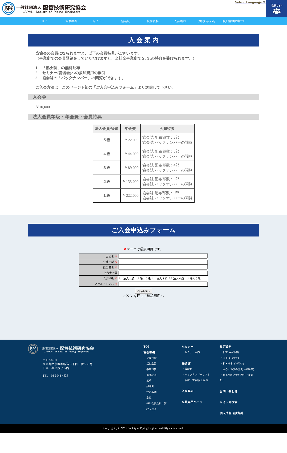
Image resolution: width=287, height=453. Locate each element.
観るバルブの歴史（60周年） (239, 369)
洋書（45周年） (231, 358)
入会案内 (180, 21)
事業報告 (151, 369)
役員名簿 (151, 392)
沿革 (148, 380)
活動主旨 (151, 363)
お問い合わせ (207, 21)
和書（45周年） (231, 352)
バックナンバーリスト (197, 374)
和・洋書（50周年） (234, 363)
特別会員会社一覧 (156, 403)
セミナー (98, 21)
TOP (44, 21)
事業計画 (151, 375)
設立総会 (151, 409)
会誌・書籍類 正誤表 (196, 380)
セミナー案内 (192, 352)
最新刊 (188, 369)
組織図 (150, 386)
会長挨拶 (151, 358)
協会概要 (71, 21)
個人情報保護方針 (234, 21)
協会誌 (125, 21)
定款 (148, 397)
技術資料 (153, 21)
